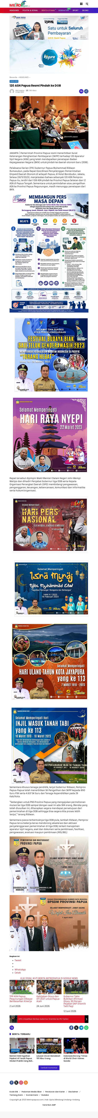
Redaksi (45, 1095)
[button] (81, 3)
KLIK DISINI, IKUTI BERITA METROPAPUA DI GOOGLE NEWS (49, 978)
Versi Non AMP (49, 1105)
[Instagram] (21, 1083)
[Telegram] (81, 1028)
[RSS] (26, 1083)
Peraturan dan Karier (55, 1091)
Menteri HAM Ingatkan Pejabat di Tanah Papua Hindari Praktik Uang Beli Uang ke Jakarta (21, 1058)
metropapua (19, 90)
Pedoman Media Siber (32, 1091)
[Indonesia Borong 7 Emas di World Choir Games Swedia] (76, 1045)
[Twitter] (76, 1028)
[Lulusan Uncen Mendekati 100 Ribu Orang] (48, 1045)
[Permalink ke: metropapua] (12, 91)
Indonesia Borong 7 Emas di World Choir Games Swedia (75, 1058)
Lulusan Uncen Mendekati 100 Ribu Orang (48, 1057)
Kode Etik (14, 1091)
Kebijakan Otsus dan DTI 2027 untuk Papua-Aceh (48, 999)
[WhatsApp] (86, 1028)
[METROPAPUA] (20, 4)
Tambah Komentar (49, 1068)
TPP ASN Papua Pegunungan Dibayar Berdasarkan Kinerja (21, 999)
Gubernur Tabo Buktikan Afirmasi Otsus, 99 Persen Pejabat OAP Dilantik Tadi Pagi (75, 1001)
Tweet (18, 960)
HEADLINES (14, 81)
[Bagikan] (86, 91)
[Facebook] (71, 1028)
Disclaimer (73, 1091)
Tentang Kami (16, 1095)
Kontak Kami (32, 1095)
